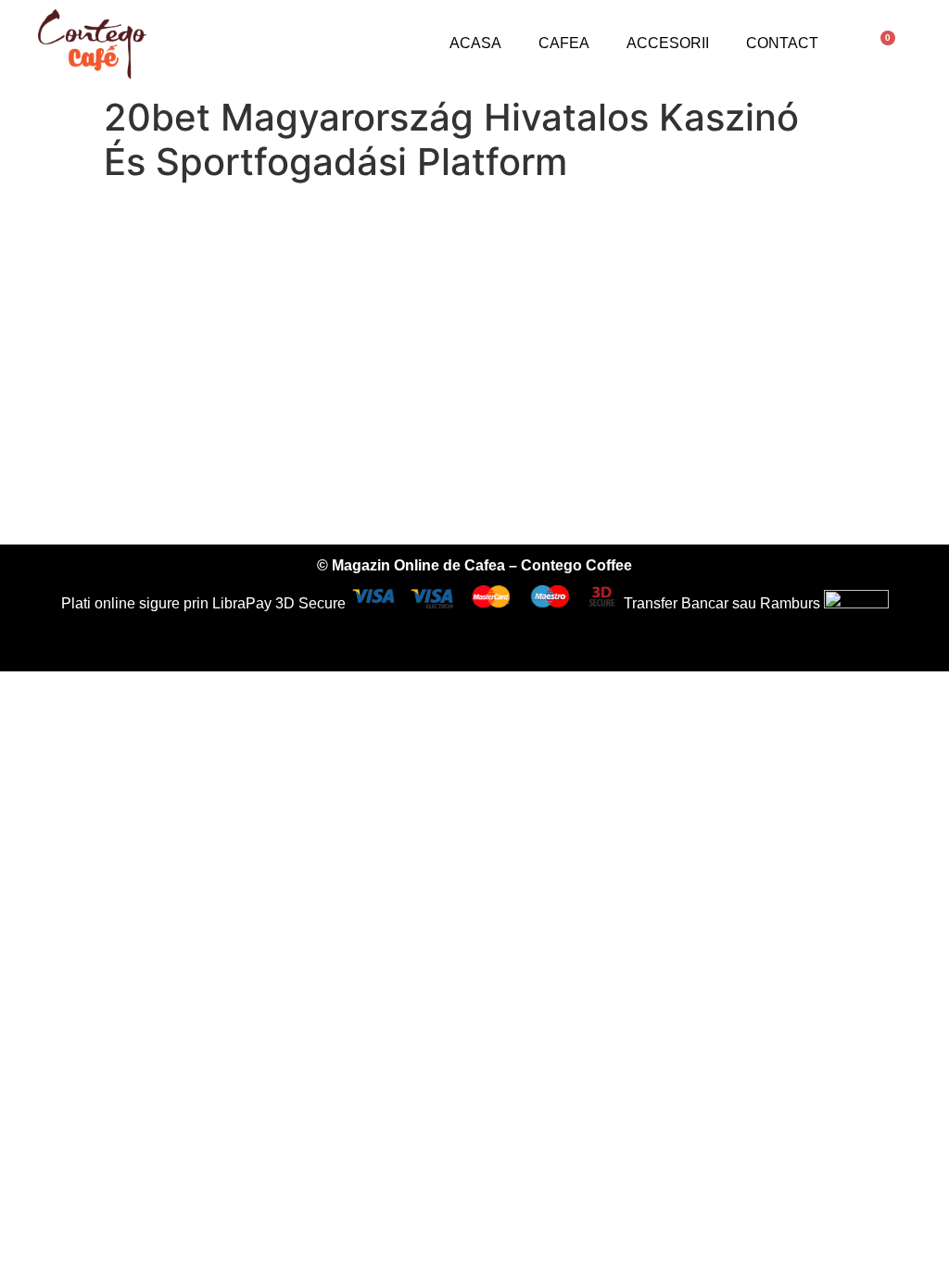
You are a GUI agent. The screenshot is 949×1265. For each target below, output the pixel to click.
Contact (782, 43)
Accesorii (667, 43)
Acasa (475, 43)
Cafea (563, 43)
